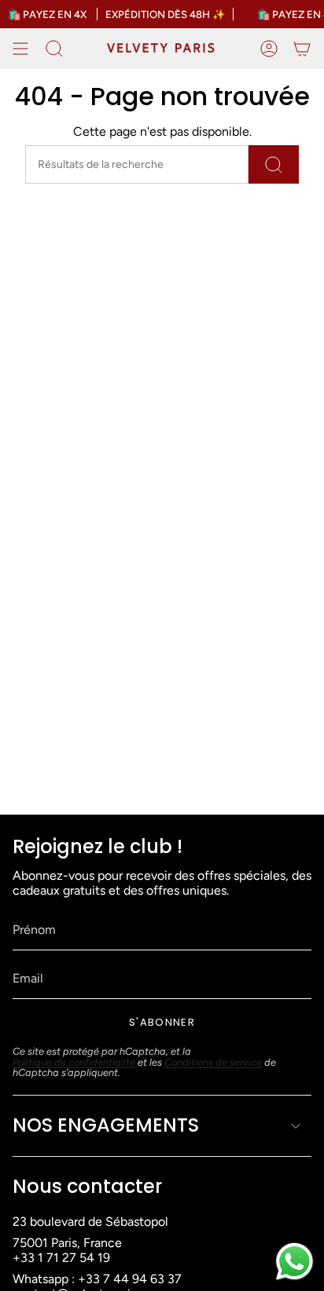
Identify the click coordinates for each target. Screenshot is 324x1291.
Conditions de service (213, 1062)
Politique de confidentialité (74, 1062)
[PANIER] (301, 49)
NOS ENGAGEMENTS (106, 1125)
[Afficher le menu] (20, 49)
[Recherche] (274, 164)
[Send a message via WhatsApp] (294, 1261)
